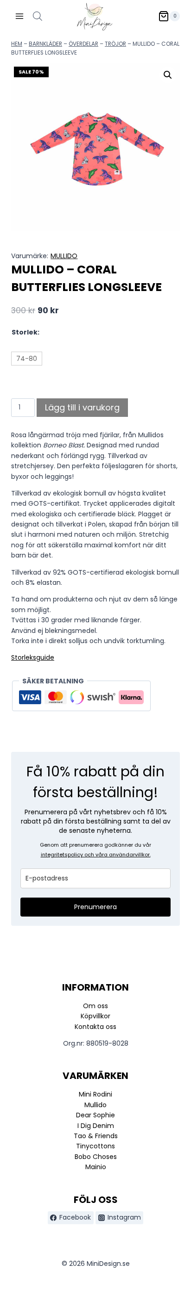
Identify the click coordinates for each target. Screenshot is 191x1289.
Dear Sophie (95, 1115)
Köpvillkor (95, 1016)
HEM (16, 44)
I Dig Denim (95, 1125)
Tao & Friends (96, 1135)
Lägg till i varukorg (82, 407)
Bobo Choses (96, 1156)
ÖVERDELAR (83, 44)
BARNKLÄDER (45, 44)
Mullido (95, 1104)
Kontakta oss (95, 1026)
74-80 (26, 358)
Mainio (95, 1166)
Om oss (95, 1005)
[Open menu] (19, 16)
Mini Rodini (95, 1094)
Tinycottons (95, 1146)
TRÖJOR (115, 44)
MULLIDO (64, 255)
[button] (167, 75)
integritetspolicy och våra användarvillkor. (96, 854)
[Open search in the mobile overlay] (37, 16)
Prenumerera (95, 906)
